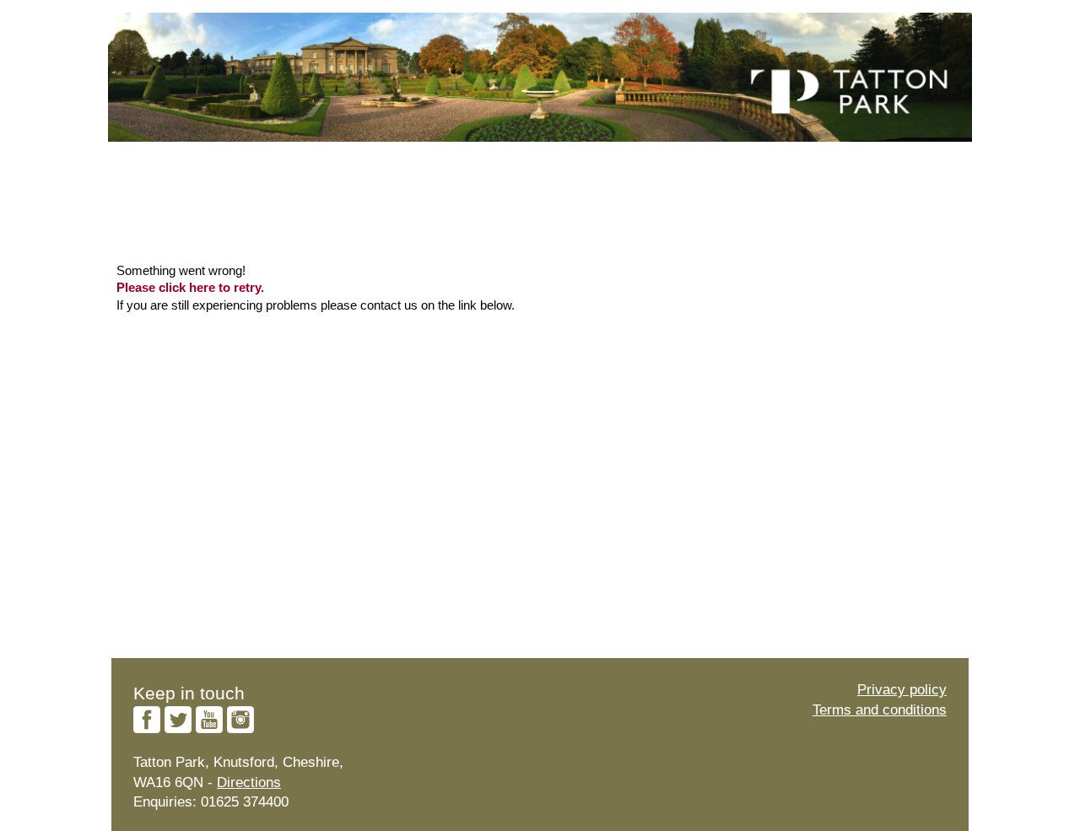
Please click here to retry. (190, 287)
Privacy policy (902, 690)
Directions (249, 782)
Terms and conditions (880, 710)
